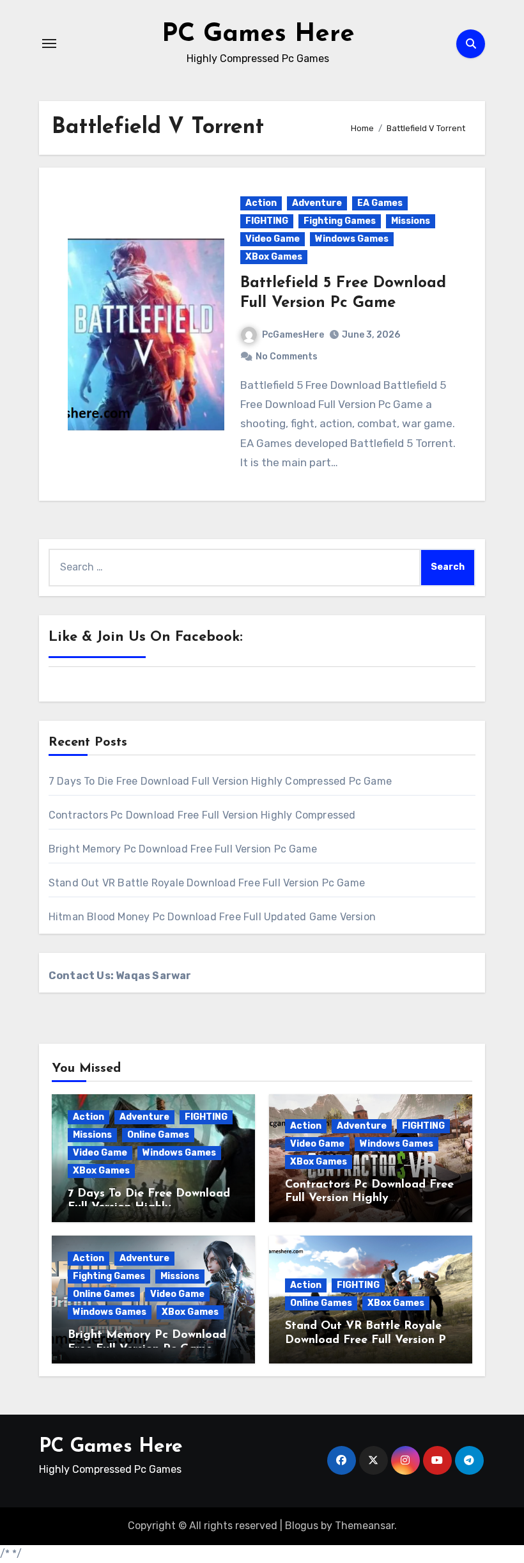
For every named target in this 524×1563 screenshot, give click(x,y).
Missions (410, 221)
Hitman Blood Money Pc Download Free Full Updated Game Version (212, 917)
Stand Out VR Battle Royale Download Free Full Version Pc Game (207, 883)
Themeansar (364, 1526)
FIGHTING (266, 221)
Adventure (317, 203)
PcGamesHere (293, 334)
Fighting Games (340, 221)
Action (261, 203)
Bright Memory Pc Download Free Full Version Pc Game (183, 849)
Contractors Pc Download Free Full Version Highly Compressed (202, 815)
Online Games (158, 1134)
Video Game (272, 238)
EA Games (380, 203)
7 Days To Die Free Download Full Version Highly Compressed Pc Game (220, 781)
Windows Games (352, 238)
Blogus (301, 1526)
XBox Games (273, 256)
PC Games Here (258, 34)
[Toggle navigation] (49, 43)
